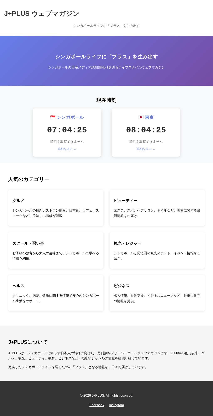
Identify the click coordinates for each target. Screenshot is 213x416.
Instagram (116, 405)
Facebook (96, 405)
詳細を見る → (67, 149)
